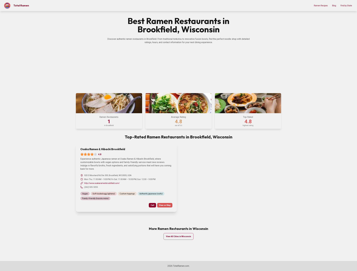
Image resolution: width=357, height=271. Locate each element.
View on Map (165, 205)
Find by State (346, 5)
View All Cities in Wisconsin (178, 236)
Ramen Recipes (321, 5)
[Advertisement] (178, 69)
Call (152, 205)
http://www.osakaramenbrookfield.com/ (102, 183)
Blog (334, 5)
